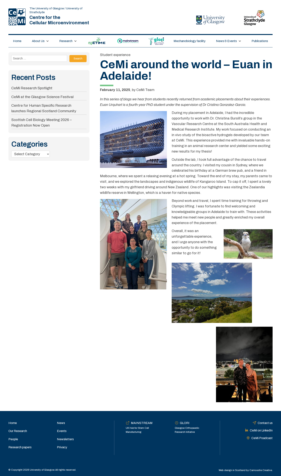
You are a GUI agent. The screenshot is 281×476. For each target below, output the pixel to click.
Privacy (62, 447)
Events (62, 431)
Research (65, 41)
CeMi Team (145, 90)
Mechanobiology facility (189, 41)
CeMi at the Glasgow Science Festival (42, 97)
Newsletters (65, 439)
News (61, 423)
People (13, 439)
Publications (260, 41)
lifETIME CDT (97, 41)
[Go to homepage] (17, 16)
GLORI (154, 41)
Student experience (115, 55)
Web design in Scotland (232, 470)
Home (17, 41)
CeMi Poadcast (262, 438)
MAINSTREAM (128, 41)
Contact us (265, 423)
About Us (38, 41)
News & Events (226, 41)
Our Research (17, 431)
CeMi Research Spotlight (31, 88)
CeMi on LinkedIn (261, 430)
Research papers (20, 447)
